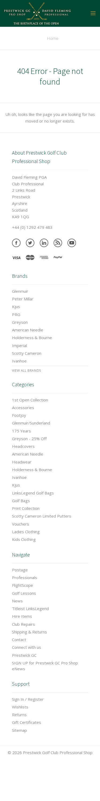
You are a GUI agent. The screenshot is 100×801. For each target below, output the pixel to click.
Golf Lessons (24, 593)
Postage (20, 569)
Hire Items (22, 616)
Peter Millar (22, 298)
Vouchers (20, 524)
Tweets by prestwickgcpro (25, 797)
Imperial (19, 345)
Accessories (23, 407)
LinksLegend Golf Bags (33, 493)
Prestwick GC (24, 655)
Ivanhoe (19, 361)
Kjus (16, 306)
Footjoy (19, 415)
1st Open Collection (30, 399)
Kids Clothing (24, 539)
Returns (19, 714)
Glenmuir (20, 291)
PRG (16, 314)
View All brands (26, 370)
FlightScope (22, 585)
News (17, 600)
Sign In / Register (28, 699)
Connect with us (26, 647)
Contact (19, 639)
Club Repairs (23, 624)
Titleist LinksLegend (30, 608)
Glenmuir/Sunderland (31, 423)
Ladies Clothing (26, 531)
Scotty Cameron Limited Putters (41, 516)
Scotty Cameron (26, 353)
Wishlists (20, 707)
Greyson (20, 322)
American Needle (27, 329)
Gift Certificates (26, 722)
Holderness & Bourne (32, 337)
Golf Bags (21, 500)
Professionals (24, 577)
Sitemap (19, 730)
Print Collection (25, 508)
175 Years (21, 431)
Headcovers (23, 446)
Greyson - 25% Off (29, 438)
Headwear (21, 462)
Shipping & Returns (29, 631)
